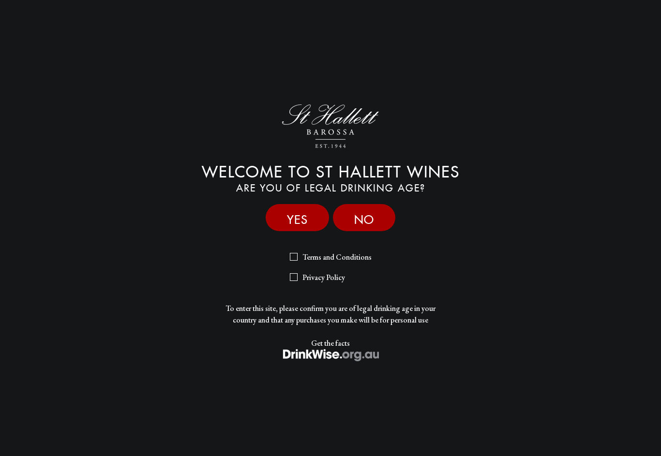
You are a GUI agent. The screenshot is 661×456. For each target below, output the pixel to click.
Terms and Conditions (337, 257)
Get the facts (330, 343)
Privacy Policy (323, 277)
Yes (297, 217)
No (364, 217)
